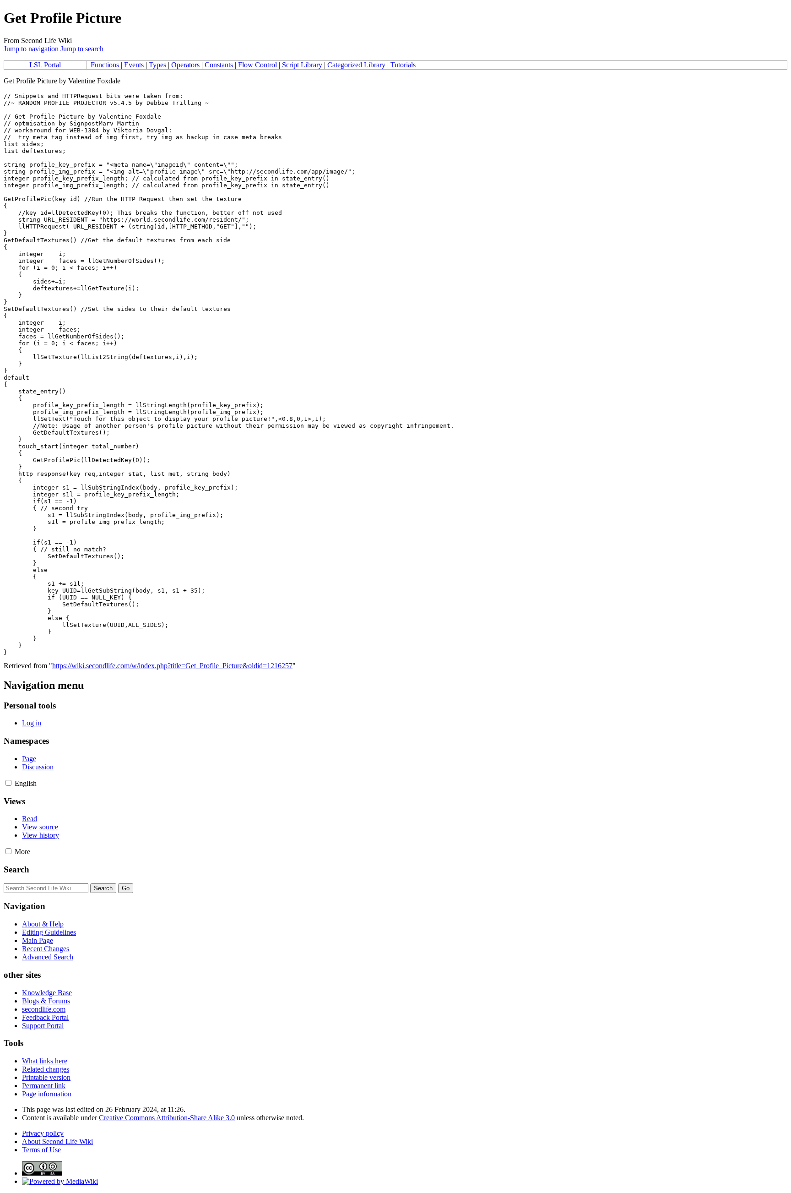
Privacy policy (43, 1133)
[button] (8, 783)
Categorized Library (356, 65)
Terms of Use (41, 1150)
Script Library (302, 65)
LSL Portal (45, 65)
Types (157, 65)
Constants (219, 65)
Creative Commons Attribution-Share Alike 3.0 (167, 1118)
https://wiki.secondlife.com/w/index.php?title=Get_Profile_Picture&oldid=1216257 (172, 666)
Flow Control (257, 65)
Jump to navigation (31, 49)
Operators (185, 65)
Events (134, 65)
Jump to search (81, 49)
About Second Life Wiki (57, 1141)
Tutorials (403, 65)
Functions (105, 65)
